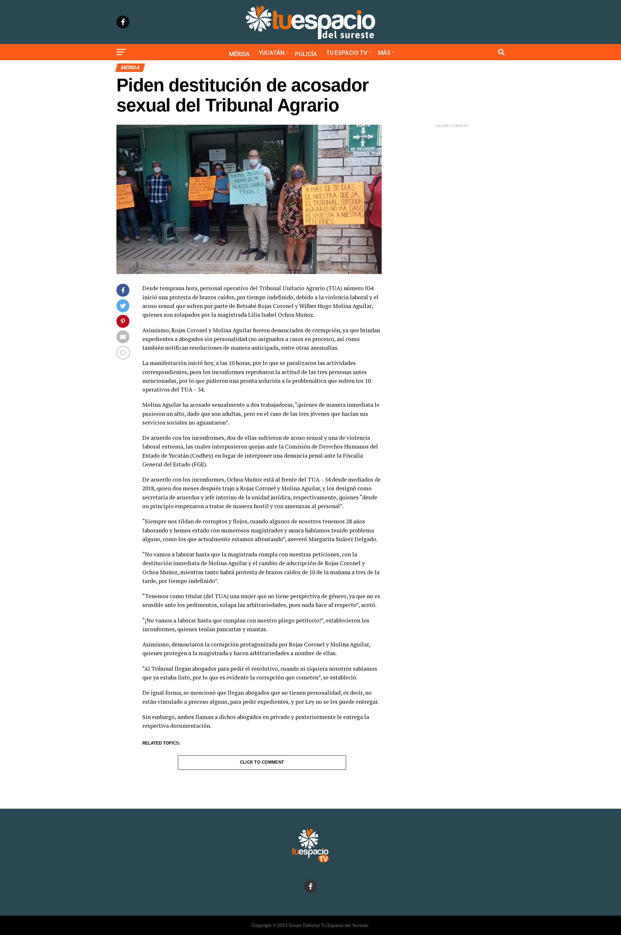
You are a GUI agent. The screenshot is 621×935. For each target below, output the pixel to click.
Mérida (239, 54)
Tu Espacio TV (346, 52)
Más (384, 52)
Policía (306, 54)
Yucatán (271, 52)
